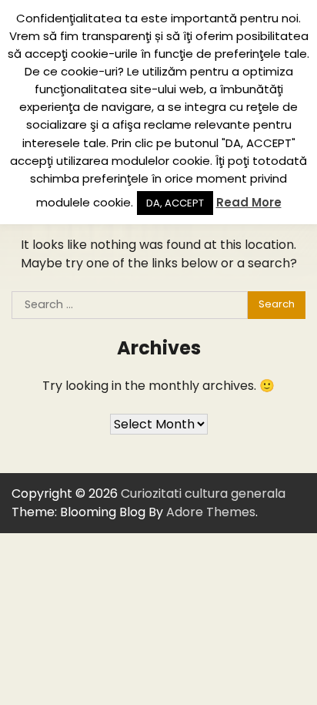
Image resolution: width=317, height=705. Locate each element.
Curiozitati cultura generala (203, 493)
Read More (249, 202)
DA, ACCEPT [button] (175, 203)
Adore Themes (210, 512)
